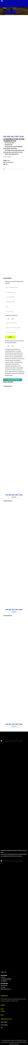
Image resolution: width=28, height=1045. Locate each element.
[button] (7, 157)
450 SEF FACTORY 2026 (9, 162)
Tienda (2, 1027)
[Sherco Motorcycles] (13, 222)
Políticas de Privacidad (4, 1022)
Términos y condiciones (4, 1024)
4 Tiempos (8, 160)
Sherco (7, 164)
